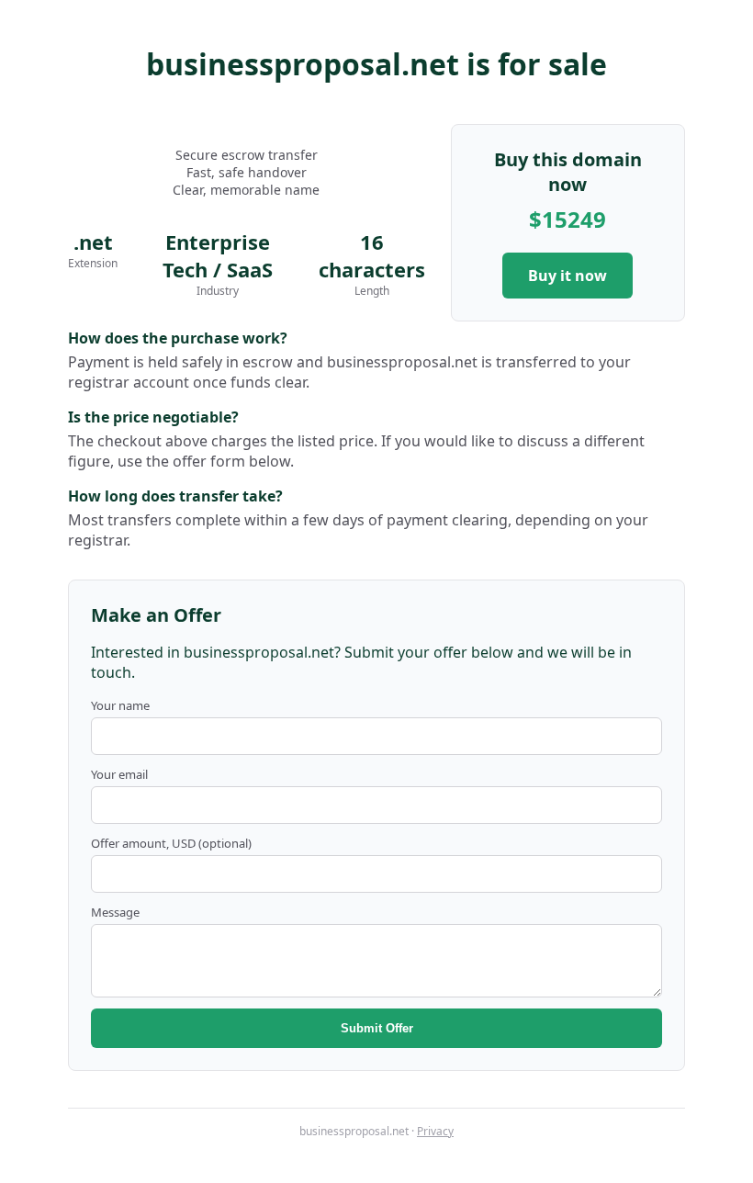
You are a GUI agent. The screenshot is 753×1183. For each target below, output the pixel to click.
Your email (119, 774)
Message (115, 912)
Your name (120, 705)
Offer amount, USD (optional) (171, 843)
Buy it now (567, 275)
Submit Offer (377, 1028)
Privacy (435, 1131)
